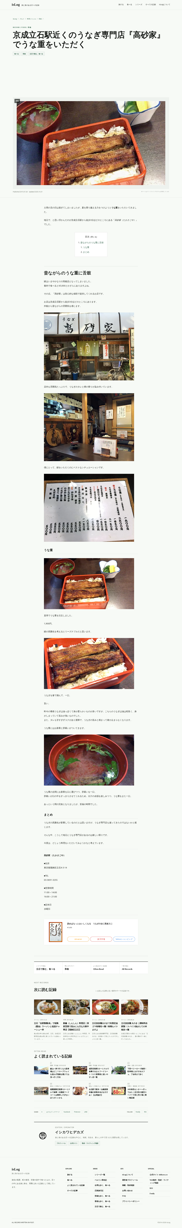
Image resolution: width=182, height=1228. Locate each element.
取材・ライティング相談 (90, 1143)
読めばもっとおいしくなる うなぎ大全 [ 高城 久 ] (89, 923)
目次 (87, 236)
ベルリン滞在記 (101, 1180)
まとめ (86, 252)
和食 (40, 19)
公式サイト (74, 1143)
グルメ (22, 19)
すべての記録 (150, 4)
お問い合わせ (127, 1191)
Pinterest (77, 1112)
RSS (145, 1112)
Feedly (138, 1112)
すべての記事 (72, 1191)
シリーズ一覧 (100, 1175)
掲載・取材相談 (128, 1185)
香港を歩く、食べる (102, 1201)
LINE (85, 1112)
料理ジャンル (31, 19)
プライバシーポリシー (131, 1201)
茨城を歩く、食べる (102, 1196)
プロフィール (61, 1143)
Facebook (67, 1112)
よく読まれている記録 (76, 1185)
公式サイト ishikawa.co (159, 1175)
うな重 (86, 247)
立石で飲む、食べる (36, 54)
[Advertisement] (91, 74)
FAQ (124, 1196)
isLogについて (164, 4)
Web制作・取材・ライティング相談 (159, 1181)
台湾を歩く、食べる (102, 1185)
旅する (121, 4)
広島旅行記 (99, 1191)
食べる (129, 4)
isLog (15, 19)
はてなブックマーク (53, 1112)
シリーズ (138, 4)
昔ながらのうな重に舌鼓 (92, 242)
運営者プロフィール (130, 1180)
